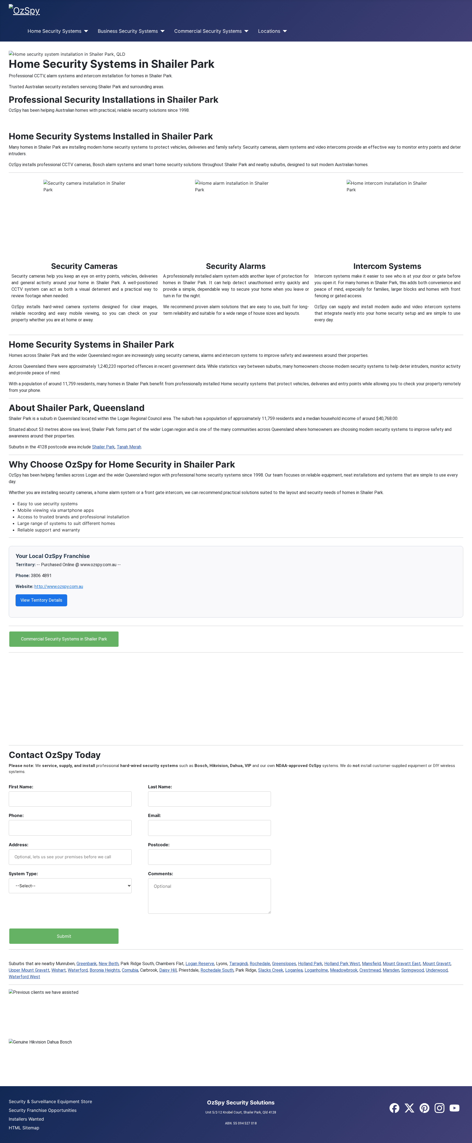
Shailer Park (103, 446)
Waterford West (24, 976)
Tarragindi (238, 963)
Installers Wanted (26, 1119)
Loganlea (294, 970)
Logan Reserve (199, 963)
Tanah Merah (129, 446)
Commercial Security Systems (208, 31)
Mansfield (371, 963)
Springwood (412, 970)
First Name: (21, 786)
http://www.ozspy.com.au (58, 586)
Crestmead (370, 970)
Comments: (160, 873)
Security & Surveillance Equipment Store (50, 1101)
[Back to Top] (465, 1136)
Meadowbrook (344, 970)
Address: (18, 844)
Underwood (437, 970)
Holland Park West (342, 963)
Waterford (78, 970)
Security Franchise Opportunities (42, 1110)
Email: (154, 815)
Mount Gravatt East (402, 963)
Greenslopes (284, 963)
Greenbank (86, 963)
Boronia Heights (105, 970)
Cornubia (130, 970)
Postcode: (159, 844)
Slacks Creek (270, 970)
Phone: (16, 815)
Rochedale (260, 963)
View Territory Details (41, 600)
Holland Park (310, 963)
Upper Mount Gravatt (29, 970)
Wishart (58, 970)
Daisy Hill (168, 970)
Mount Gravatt (437, 963)
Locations (269, 31)
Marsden (391, 970)
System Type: (23, 873)
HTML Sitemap (24, 1127)
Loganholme (316, 970)
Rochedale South (217, 970)
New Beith (109, 963)
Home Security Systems (54, 31)
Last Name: (160, 786)
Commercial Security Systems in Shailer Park (64, 639)
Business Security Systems (128, 31)
